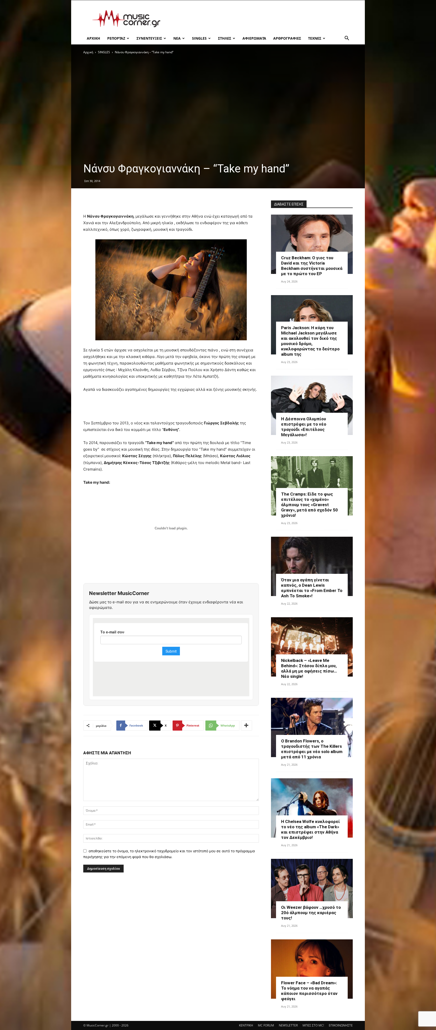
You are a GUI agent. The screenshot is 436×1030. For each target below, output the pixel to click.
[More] (246, 725)
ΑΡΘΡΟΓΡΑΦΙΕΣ (287, 38)
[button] (347, 38)
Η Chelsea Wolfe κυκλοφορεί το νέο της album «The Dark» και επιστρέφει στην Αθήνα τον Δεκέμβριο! (310, 829)
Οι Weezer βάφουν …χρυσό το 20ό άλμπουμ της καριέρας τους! (311, 912)
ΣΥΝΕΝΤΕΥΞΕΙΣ (149, 38)
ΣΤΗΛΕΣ (224, 38)
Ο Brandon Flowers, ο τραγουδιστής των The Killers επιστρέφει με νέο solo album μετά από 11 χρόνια (311, 748)
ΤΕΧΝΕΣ (314, 38)
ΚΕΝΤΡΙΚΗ (246, 1025)
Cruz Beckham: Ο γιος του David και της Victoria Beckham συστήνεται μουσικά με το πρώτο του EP (311, 265)
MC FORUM (266, 1025)
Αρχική (88, 52)
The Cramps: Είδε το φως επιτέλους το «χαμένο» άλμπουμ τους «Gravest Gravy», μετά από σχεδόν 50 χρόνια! (309, 505)
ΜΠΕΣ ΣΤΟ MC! (313, 1025)
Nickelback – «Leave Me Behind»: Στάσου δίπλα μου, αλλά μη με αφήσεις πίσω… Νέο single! (309, 668)
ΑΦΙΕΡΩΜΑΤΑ (254, 38)
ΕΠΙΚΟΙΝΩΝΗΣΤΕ (341, 1025)
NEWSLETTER (288, 1025)
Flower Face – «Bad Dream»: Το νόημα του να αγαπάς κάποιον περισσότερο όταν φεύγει (309, 990)
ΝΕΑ (177, 38)
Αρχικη (93, 38)
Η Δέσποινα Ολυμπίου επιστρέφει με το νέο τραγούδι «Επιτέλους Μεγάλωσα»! (303, 426)
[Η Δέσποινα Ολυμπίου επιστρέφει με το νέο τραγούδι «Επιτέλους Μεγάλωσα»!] (312, 405)
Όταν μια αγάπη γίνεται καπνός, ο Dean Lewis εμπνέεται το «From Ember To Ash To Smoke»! (311, 587)
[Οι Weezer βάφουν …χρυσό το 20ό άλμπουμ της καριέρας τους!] (312, 888)
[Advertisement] (261, 18)
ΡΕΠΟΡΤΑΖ (116, 38)
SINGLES (199, 38)
